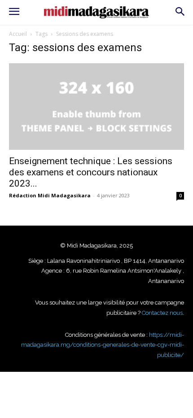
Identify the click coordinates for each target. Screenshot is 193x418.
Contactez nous (162, 312)
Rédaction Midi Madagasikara (50, 195)
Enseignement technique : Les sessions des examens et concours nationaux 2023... (90, 172)
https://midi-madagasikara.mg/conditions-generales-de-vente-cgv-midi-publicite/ (102, 344)
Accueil (18, 34)
